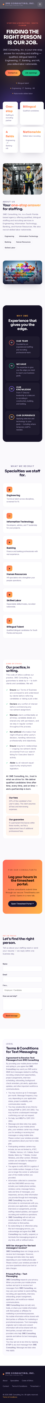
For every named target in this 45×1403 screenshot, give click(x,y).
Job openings (31, 73)
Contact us (12, 73)
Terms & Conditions (19, 1386)
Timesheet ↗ (35, 1386)
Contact (6, 1386)
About (5, 1381)
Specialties (14, 1381)
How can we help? (10, 996)
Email (5, 975)
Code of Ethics (27, 1381)
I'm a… (5, 985)
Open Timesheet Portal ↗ (22, 904)
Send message (12, 1016)
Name (5, 964)
